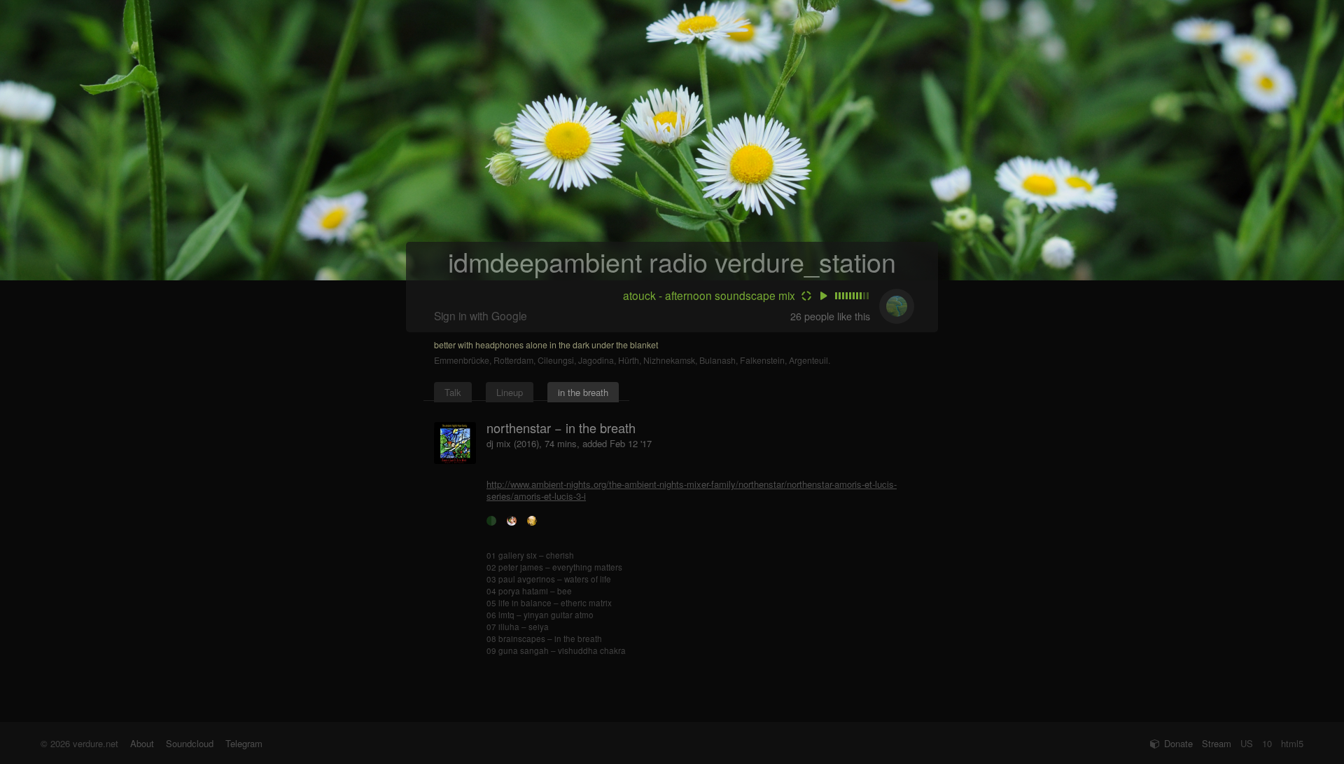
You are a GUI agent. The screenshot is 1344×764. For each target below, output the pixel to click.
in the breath (583, 392)
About (142, 743)
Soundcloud (190, 743)
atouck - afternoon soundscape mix (709, 295)
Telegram (243, 743)
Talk (452, 392)
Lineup (509, 392)
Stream (1216, 743)
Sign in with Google (480, 315)
